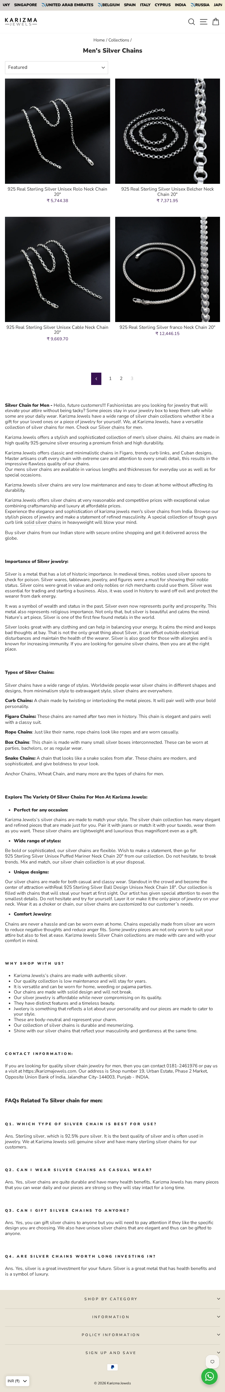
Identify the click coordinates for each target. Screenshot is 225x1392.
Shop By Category (111, 1298)
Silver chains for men (120, 428)
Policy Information (111, 1334)
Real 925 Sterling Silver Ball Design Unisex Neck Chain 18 (114, 888)
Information (110, 1316)
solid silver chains (42, 523)
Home (99, 40)
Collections (118, 40)
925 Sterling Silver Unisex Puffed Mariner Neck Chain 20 (63, 856)
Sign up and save (111, 1352)
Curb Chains (18, 701)
